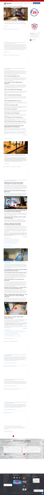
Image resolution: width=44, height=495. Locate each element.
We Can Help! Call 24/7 (36, 3)
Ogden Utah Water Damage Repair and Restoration (10, 243)
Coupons (25, 3)
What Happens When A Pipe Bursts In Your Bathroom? (14, 21)
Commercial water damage (8, 193)
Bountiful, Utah (6, 477)
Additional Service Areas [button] (7, 485)
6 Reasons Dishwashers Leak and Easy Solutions (13, 426)
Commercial (21, 3)
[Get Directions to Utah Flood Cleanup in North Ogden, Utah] (36, 480)
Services (14, 3)
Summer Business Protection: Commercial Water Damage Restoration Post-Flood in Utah (15, 180)
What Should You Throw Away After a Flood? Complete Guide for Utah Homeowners (14, 43)
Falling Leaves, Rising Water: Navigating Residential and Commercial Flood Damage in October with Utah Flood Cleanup (14, 155)
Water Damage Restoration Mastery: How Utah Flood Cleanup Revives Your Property (15, 331)
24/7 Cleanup (5, 338)
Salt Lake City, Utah (6, 476)
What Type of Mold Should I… (25, 480)
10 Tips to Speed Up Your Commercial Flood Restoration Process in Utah (14, 69)
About (28, 3)
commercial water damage (10, 228)
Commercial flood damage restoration (9, 70)
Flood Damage (5, 138)
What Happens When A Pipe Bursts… (26, 476)
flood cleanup (21, 274)
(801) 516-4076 (6, 132)
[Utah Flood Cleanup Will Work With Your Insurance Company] (34, 26)
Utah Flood (8, 138)
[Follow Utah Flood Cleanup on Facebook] (14, 477)
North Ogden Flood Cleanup (9, 409)
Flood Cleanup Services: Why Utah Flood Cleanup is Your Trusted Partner (15, 262)
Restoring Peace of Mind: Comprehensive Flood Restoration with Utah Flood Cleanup (15, 403)
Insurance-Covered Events (27, 0)
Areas (17, 3)
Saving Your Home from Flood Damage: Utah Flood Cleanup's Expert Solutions (14, 380)
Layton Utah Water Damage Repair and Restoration (10, 242)
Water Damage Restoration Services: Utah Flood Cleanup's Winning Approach (15, 330)
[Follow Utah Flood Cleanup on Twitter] (19, 477)
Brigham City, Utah (6, 478)
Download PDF (25, 328)
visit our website (18, 323)
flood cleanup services (8, 267)
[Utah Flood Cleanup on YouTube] (17, 477)
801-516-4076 (33, 477)
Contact (31, 3)
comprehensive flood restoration (15, 406)
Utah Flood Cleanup (23, 131)
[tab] (8, 485)
